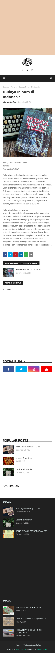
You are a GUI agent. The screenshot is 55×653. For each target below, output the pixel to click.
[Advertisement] (27, 27)
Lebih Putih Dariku (24, 469)
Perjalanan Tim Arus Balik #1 (28, 607)
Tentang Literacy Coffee (32, 645)
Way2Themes (21, 649)
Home (18, 645)
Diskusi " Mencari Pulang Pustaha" (31, 619)
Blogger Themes (42, 649)
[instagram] (32, 70)
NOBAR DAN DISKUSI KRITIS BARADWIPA (29, 631)
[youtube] (46, 369)
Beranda (6, 87)
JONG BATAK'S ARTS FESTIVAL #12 (31, 531)
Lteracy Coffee (9, 102)
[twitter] (27, 70)
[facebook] (22, 70)
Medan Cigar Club (24, 458)
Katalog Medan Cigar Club (28, 447)
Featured (14, 87)
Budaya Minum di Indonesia (28, 269)
